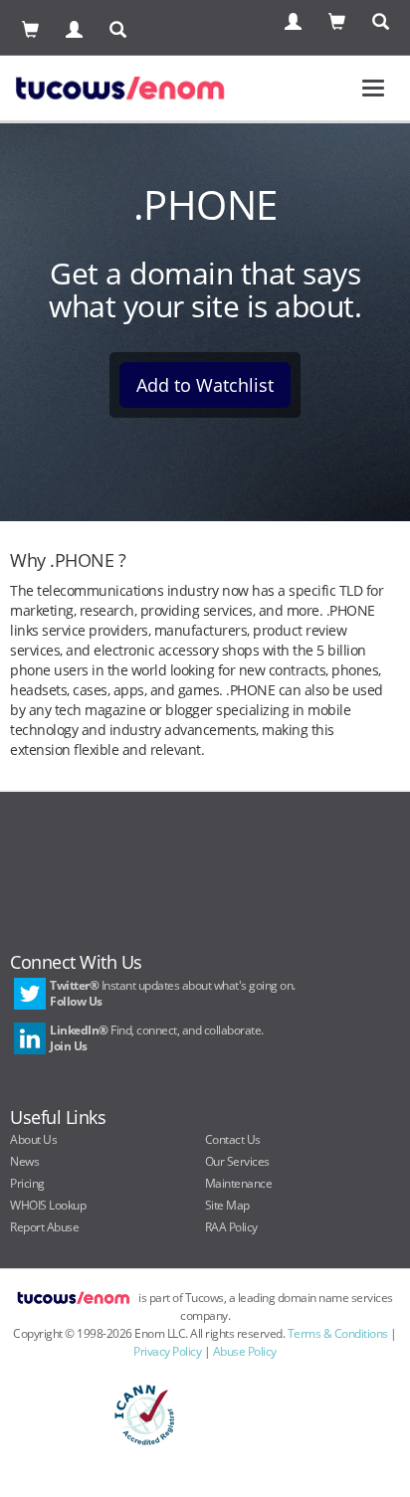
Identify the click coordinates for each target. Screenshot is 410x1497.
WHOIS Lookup (48, 1205)
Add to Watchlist (205, 385)
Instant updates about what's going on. (173, 993)
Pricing (27, 1183)
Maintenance (239, 1183)
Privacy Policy (167, 1351)
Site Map (227, 1205)
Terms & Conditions (338, 1333)
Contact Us (233, 1139)
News (24, 1161)
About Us (33, 1139)
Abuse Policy (245, 1351)
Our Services (237, 1161)
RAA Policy (231, 1226)
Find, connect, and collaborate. (157, 1038)
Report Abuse (44, 1226)
